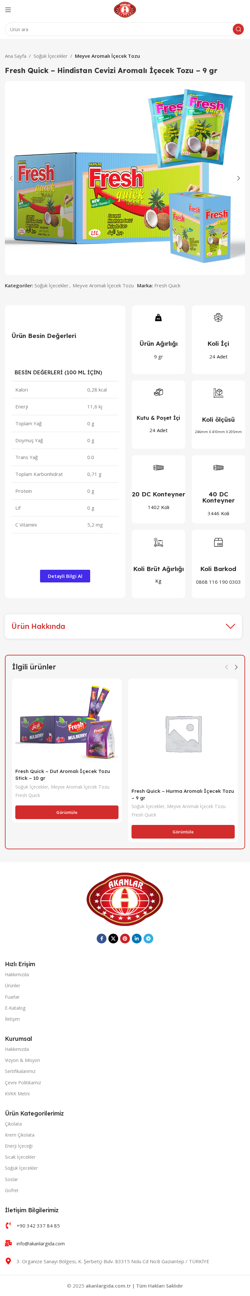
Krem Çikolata (20, 1135)
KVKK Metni (17, 1093)
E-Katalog (15, 1008)
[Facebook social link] (101, 938)
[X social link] (113, 938)
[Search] (238, 29)
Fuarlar (12, 997)
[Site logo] (125, 9)
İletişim (12, 1019)
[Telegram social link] (148, 938)
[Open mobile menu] (8, 9)
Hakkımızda (17, 974)
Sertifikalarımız (20, 1071)
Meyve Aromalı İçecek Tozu (107, 56)
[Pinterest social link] (125, 938)
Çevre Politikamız (23, 1082)
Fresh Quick (167, 285)
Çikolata (13, 1124)
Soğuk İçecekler (51, 56)
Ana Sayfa (15, 56)
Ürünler (12, 985)
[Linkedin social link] (137, 938)
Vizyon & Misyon (22, 1060)
